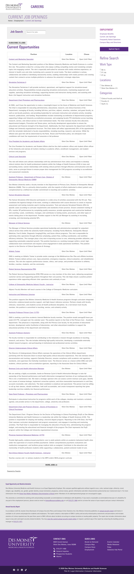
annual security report (107, 511)
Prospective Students (64, 554)
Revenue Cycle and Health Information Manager (26, 368)
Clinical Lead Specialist (17, 157)
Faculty (105, 101)
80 (103, 70)
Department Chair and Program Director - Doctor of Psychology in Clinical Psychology (33, 408)
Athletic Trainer (14, 251)
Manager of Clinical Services (19, 223)
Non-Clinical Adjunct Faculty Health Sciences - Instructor (30, 453)
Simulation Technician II (17, 82)
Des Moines (107, 86)
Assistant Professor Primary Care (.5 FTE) (24, 312)
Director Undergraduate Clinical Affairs (23, 348)
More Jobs (51, 465)
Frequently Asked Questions (110, 40)
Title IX (66, 571)
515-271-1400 (61, 549)
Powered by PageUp (14, 471)
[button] (14, 570)
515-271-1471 (17, 522)
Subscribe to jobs (17, 43)
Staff (105, 104)
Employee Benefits (107, 34)
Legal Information (77, 571)
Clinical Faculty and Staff (112, 98)
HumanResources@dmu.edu (54, 500)
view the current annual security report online (62, 519)
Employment (106, 30)
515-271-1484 (72, 500)
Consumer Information (93, 571)
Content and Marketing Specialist (21, 59)
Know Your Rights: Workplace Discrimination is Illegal (36, 494)
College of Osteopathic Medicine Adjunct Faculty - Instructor (31, 284)
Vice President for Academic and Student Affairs (27, 141)
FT (104, 72)
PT (103, 75)
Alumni (58, 556)
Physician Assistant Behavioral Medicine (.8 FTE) (26, 435)
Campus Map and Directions (110, 42)
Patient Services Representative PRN (22, 269)
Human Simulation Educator (19, 195)
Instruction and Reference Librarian (22, 294)
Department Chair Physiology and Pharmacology (27, 100)
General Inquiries (62, 551)
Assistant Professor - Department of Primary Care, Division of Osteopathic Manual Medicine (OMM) (31, 178)
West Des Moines (109, 88)
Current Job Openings (108, 37)
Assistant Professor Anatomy (19, 333)
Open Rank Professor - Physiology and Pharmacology (28, 394)
